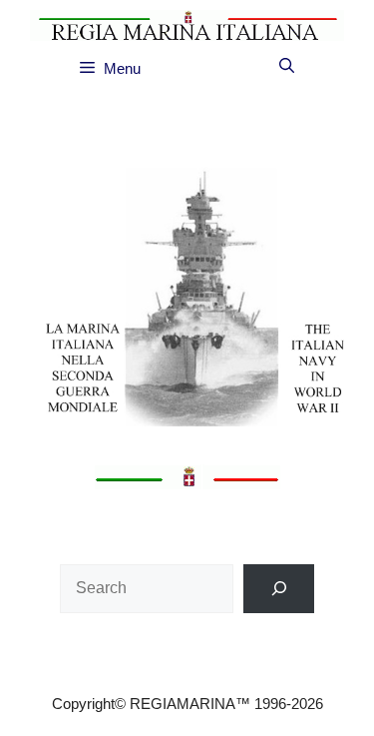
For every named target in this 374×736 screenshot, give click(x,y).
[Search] (278, 588)
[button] (286, 66)
